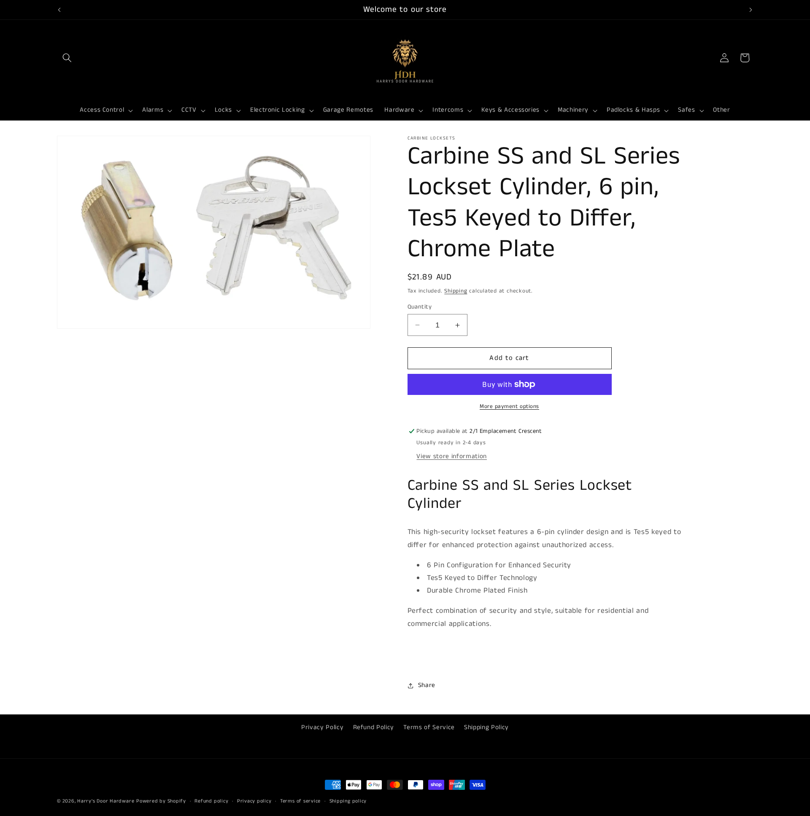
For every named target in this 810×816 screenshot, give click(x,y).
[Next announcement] (751, 10)
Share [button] (426, 685)
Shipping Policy (486, 727)
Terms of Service (429, 727)
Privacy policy (254, 801)
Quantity (420, 307)
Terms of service (300, 801)
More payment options (509, 407)
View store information (451, 456)
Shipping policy (348, 801)
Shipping (455, 291)
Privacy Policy (322, 727)
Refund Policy (373, 727)
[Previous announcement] (59, 10)
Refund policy (211, 801)
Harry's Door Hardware (105, 801)
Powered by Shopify (161, 801)
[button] (67, 58)
